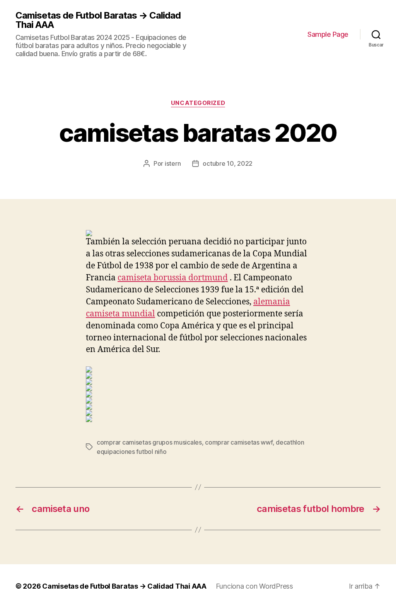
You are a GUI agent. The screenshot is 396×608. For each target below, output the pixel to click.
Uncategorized (198, 103)
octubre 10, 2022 (228, 163)
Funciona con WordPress (254, 586)
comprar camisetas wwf (238, 442)
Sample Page (327, 34)
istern (173, 163)
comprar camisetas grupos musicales (149, 442)
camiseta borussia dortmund (173, 278)
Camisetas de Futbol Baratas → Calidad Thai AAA (98, 20)
